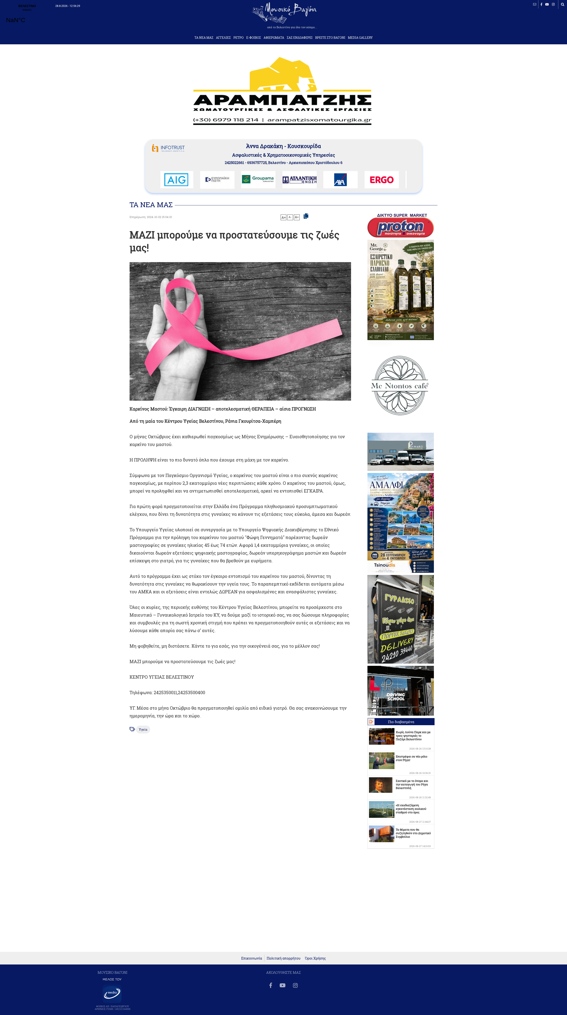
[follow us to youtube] (547, 4)
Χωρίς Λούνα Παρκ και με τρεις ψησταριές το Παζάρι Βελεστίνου (413, 735)
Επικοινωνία (251, 958)
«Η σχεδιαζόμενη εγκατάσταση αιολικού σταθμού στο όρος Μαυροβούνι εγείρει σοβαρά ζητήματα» (411, 812)
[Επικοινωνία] (534, 4)
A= (297, 217)
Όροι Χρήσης (315, 958)
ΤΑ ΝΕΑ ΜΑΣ (203, 38)
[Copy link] (306, 216)
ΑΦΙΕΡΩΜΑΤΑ (274, 38)
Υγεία (143, 729)
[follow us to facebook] (541, 4)
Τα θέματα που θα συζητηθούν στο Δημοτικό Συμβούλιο (413, 833)
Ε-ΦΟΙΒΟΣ (253, 38)
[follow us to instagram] (553, 4)
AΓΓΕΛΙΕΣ (223, 38)
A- (290, 217)
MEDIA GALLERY (360, 38)
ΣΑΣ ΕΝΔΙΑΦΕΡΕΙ (300, 38)
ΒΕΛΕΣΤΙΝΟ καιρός (27, 16)
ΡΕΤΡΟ (238, 38)
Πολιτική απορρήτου (284, 958)
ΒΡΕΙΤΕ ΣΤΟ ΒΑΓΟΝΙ (330, 38)
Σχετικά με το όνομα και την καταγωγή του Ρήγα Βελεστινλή (412, 784)
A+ (284, 217)
